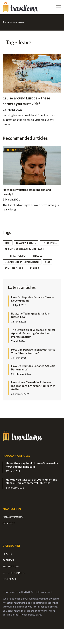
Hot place (10, 579)
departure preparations (22, 262)
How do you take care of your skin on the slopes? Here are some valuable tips (31, 481)
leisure (34, 268)
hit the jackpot (16, 255)
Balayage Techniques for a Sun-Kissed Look (30, 315)
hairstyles (49, 243)
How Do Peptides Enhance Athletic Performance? (33, 367)
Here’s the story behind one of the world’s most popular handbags (32, 465)
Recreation (11, 566)
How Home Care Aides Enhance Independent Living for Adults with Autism (33, 386)
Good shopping (13, 572)
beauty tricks (26, 243)
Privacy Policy (27, 614)
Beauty (8, 553)
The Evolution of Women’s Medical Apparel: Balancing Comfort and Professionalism (33, 333)
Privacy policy (13, 517)
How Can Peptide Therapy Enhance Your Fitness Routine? (33, 351)
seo (47, 262)
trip (7, 243)
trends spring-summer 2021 (24, 249)
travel (37, 255)
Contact (9, 523)
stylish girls (14, 268)
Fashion (8, 560)
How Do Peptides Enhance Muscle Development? (32, 298)
